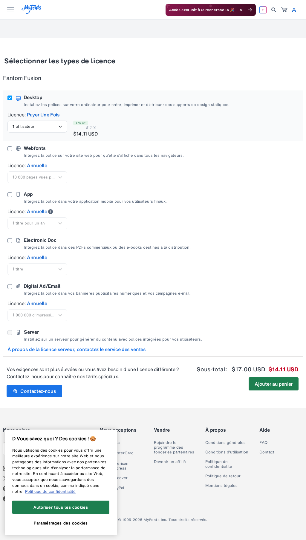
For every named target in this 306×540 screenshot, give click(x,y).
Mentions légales (221, 485)
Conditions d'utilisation (226, 452)
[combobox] (37, 127)
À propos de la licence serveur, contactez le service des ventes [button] (76, 349)
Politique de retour (223, 476)
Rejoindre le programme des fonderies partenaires (174, 447)
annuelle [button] (37, 165)
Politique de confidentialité (218, 464)
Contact (266, 452)
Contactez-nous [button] (38, 391)
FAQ (263, 442)
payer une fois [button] (43, 114)
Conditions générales (225, 442)
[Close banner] (241, 10)
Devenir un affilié (170, 461)
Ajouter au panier (274, 383)
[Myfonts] (32, 12)
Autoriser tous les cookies (60, 507)
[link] (284, 9)
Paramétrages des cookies (61, 523)
